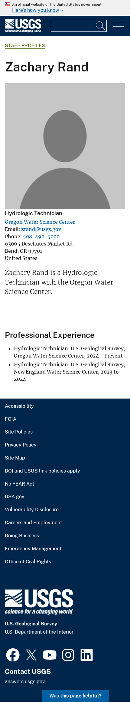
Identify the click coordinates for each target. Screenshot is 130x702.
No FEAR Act (19, 484)
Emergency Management (33, 549)
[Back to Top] (108, 680)
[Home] (23, 31)
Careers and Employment (33, 523)
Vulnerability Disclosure (32, 509)
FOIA (10, 419)
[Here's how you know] (65, 8)
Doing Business (22, 536)
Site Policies (19, 432)
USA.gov (14, 496)
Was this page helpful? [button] (75, 696)
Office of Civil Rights (28, 562)
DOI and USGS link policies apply (42, 471)
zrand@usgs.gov (41, 229)
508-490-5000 (41, 236)
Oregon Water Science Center (40, 222)
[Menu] (118, 26)
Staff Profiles (25, 45)
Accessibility (19, 406)
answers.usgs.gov (25, 681)
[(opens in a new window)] (13, 654)
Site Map (15, 458)
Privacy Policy (21, 445)
